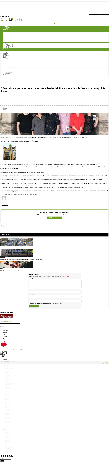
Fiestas (6, 36)
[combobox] (5, 459)
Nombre (30, 290)
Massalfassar (8, 384)
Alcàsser (7, 403)
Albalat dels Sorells (9, 368)
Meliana (7, 387)
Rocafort (7, 395)
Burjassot (7, 376)
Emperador (7, 379)
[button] (54, 95)
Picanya (7, 418)
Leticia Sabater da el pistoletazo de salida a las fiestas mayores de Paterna (14, 270)
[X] (6, 16)
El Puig (6, 378)
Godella (6, 382)
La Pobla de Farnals (9, 383)
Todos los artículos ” (5, 205)
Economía (7, 60)
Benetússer (7, 409)
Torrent (6, 425)
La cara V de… (7, 47)
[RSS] (3, 16)
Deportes (7, 59)
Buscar (4, 49)
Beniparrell (7, 407)
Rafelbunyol (7, 394)
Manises (7, 413)
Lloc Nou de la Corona (10, 411)
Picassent (7, 420)
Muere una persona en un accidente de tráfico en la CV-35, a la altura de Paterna (15, 247)
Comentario (31, 278)
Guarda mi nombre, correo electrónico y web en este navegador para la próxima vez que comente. (46, 303)
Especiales (5, 30)
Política (6, 38)
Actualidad (5, 26)
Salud (6, 39)
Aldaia (6, 405)
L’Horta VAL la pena (9, 450)
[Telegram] (5, 16)
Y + (3, 42)
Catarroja (7, 410)
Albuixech (7, 371)
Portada (1, 83)
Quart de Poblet (8, 421)
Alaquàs (7, 401)
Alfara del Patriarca (9, 372)
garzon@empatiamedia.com (5, 321)
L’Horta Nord (6, 27)
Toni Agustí (34, 194)
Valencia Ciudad (6, 29)
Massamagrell (8, 386)
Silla (6, 424)
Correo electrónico (32, 294)
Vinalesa (7, 398)
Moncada (7, 388)
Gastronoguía (8, 37)
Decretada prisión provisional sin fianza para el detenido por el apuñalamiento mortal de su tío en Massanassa (21, 259)
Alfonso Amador (6, 194)
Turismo (6, 41)
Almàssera (7, 373)
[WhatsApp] (8, 16)
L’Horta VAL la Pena (9, 46)
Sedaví (6, 422)
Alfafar (6, 406)
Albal (6, 402)
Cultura (6, 58)
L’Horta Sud (5, 28)
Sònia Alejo (29, 194)
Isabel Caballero (14, 194)
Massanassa (7, 414)
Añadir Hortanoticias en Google (54, 217)
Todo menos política (9, 45)
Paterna (2, 245)
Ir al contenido (3, 0)
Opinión (6, 43)
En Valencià (5, 48)
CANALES (5, 430)
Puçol (6, 392)
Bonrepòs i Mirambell (10, 375)
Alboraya (7, 369)
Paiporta (7, 417)
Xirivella (7, 426)
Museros (7, 390)
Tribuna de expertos (9, 44)
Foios (6, 380)
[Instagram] (2, 16)
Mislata (6, 416)
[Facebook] (0, 16)
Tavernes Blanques (9, 397)
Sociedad (7, 40)
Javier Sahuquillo (22, 194)
